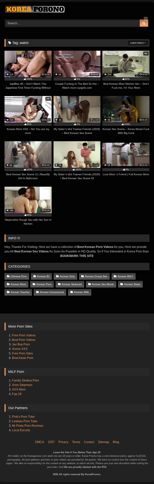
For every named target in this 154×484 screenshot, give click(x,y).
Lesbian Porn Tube (24, 421)
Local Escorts (21, 430)
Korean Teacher (20, 292)
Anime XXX (20, 348)
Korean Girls (67, 276)
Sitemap (103, 442)
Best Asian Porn (22, 357)
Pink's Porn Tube (23, 416)
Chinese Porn (19, 276)
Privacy (63, 442)
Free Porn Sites (22, 353)
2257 (51, 442)
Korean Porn (43, 284)
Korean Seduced (72, 284)
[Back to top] (146, 465)
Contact (89, 442)
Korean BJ (43, 276)
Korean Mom (18, 284)
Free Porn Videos (23, 335)
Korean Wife (81, 292)
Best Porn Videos (23, 339)
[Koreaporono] (77, 9)
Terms (76, 442)
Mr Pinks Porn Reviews (28, 425)
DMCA (39, 442)
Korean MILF (125, 276)
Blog (116, 442)
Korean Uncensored (52, 292)
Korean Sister (132, 284)
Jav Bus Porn (21, 344)
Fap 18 (16, 394)
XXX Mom (19, 389)
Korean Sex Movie (103, 284)
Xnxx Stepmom (22, 385)
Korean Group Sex (96, 276)
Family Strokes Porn (25, 380)
